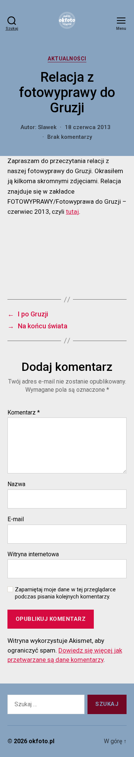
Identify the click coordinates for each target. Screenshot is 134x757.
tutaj (72, 211)
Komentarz (23, 412)
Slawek (47, 127)
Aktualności (67, 59)
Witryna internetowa (33, 554)
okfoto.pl (41, 741)
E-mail (15, 519)
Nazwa (16, 484)
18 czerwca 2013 (88, 127)
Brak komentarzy (69, 137)
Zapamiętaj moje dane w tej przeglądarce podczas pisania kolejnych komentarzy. (65, 593)
